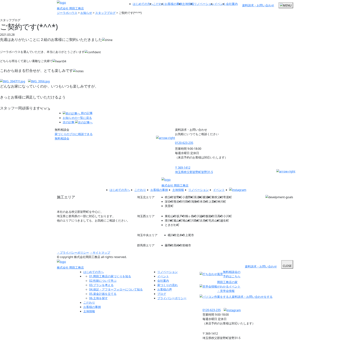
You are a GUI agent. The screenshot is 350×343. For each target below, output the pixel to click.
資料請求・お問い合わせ (258, 5)
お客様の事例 (173, 4)
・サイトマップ (100, 253)
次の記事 (69, 122)
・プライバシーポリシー (73, 253)
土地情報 (188, 4)
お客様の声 (164, 289)
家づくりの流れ (167, 285)
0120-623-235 (184, 143)
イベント (220, 4)
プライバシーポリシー (171, 298)
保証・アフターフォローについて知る (116, 289)
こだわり (159, 4)
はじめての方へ (143, 4)
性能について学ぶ (102, 281)
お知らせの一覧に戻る (77, 118)
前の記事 (87, 113)
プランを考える (101, 285)
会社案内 (232, 4)
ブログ (161, 294)
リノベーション (204, 4)
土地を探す (98, 298)
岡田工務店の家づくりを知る (110, 276)
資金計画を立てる (102, 294)
